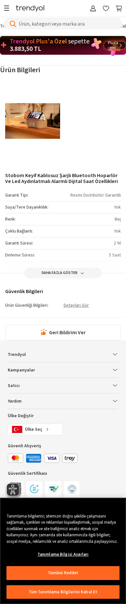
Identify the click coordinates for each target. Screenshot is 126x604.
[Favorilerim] (106, 9)
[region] (63, 551)
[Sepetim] (119, 9)
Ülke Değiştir (21, 416)
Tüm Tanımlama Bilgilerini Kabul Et (63, 592)
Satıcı (14, 385)
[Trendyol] (30, 9)
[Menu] (8, 9)
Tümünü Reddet (63, 573)
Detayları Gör (76, 306)
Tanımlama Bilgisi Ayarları (63, 554)
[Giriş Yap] (93, 9)
